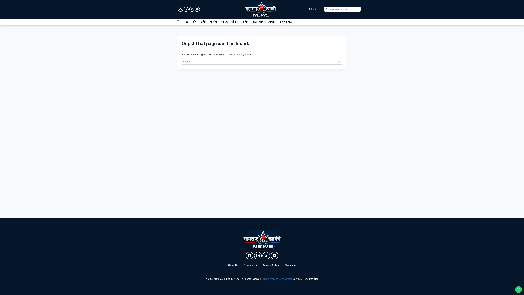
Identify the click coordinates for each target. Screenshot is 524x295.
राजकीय (271, 22)
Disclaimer (290, 265)
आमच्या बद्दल (286, 22)
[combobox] (342, 9)
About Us (232, 265)
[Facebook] (180, 9)
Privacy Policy (270, 265)
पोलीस (213, 22)
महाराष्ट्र (224, 22)
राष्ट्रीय (203, 22)
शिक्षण (235, 22)
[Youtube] (197, 9)
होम (195, 22)
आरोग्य (245, 22)
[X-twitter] (191, 9)
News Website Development (277, 279)
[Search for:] (262, 61)
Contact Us (250, 265)
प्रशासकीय (258, 22)
